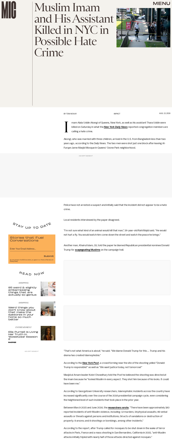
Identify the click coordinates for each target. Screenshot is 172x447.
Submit (49, 256)
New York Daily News (116, 127)
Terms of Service (46, 260)
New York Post (90, 363)
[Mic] (9, 10)
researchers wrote (118, 407)
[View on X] (117, 277)
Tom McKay (71, 114)
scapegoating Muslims (87, 249)
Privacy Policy (14, 261)
